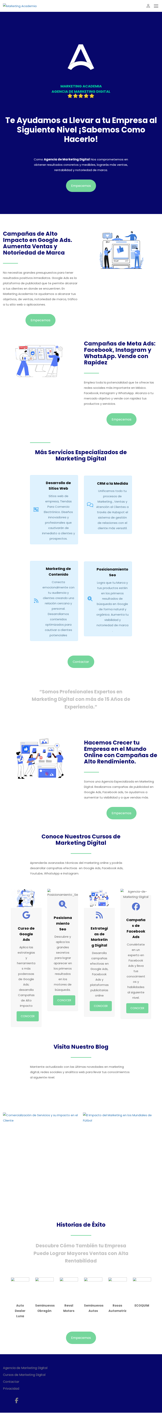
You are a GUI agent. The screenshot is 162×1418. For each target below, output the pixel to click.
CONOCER (28, 1016)
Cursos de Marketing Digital (24, 1375)
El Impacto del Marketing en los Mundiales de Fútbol (119, 1195)
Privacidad (11, 1388)
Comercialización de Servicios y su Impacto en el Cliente (41, 1195)
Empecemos (81, 185)
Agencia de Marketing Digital (25, 1368)
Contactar (81, 661)
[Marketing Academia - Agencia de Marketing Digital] (20, 6)
